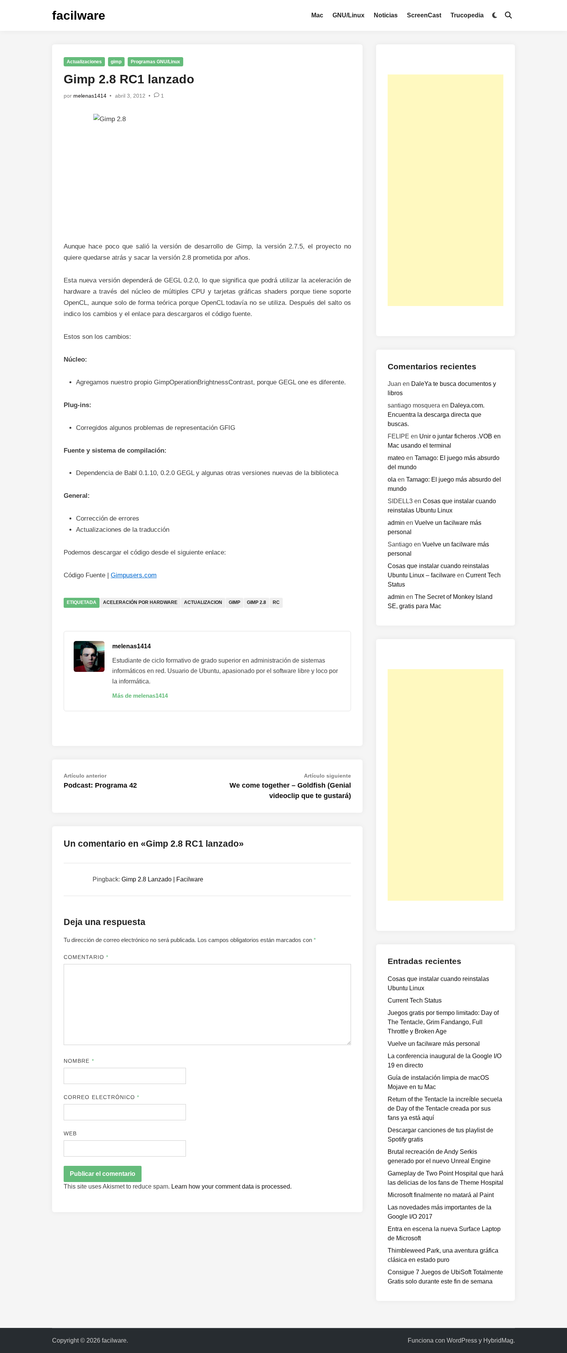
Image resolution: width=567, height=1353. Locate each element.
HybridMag (498, 1340)
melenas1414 (89, 96)
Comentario (86, 957)
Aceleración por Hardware (140, 602)
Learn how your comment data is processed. (231, 1186)
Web (70, 1133)
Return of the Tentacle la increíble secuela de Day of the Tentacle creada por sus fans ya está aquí (445, 1108)
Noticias (386, 15)
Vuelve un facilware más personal (434, 1043)
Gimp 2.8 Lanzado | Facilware (162, 879)
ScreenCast (424, 15)
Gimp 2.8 (256, 602)
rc (276, 602)
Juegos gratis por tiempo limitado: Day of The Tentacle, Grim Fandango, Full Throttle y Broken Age (443, 1022)
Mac (317, 15)
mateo (396, 458)
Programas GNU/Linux (155, 61)
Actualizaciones (84, 61)
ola (392, 479)
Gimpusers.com (134, 575)
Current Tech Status (415, 1000)
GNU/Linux (348, 15)
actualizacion (203, 602)
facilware (78, 15)
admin (396, 522)
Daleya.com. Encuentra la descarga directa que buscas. (436, 414)
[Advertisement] (445, 190)
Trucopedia (467, 15)
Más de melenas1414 (140, 695)
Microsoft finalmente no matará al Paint (441, 1195)
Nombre (79, 1061)
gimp (116, 61)
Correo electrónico (102, 1097)
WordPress (462, 1340)
